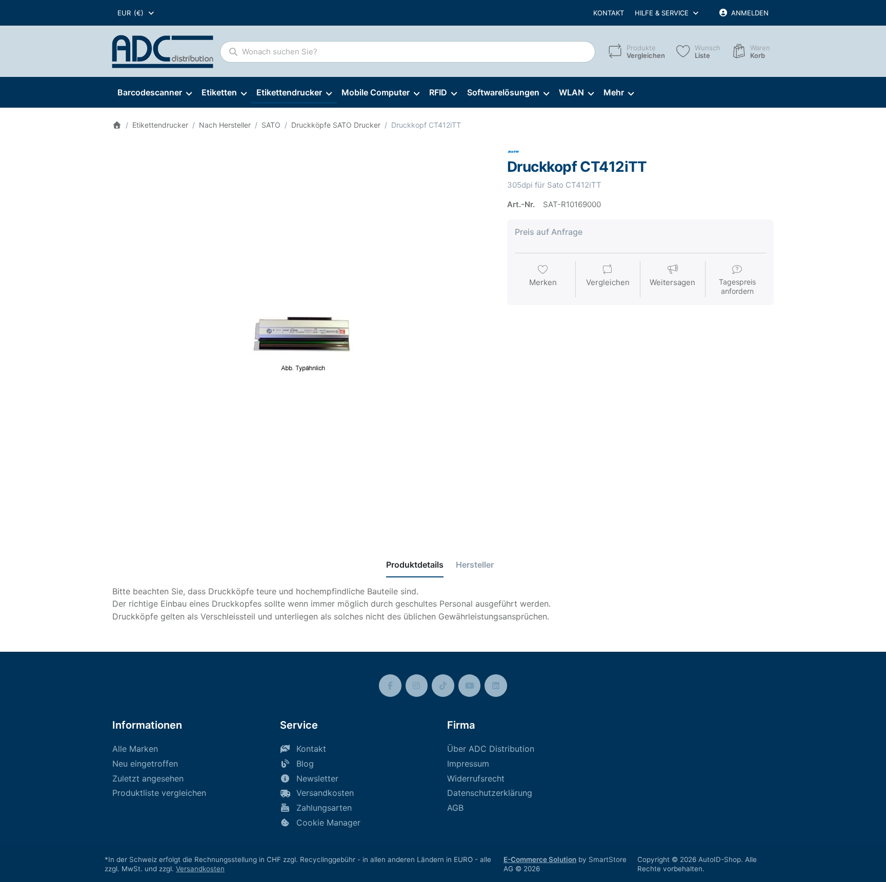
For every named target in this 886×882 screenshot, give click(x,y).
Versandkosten (200, 869)
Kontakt (608, 13)
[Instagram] (417, 685)
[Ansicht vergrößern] (302, 335)
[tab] (415, 564)
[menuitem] (154, 93)
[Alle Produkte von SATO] (513, 151)
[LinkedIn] (496, 685)
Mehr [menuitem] (613, 92)
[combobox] (136, 13)
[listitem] (302, 335)
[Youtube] (469, 685)
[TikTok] (443, 685)
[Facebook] (390, 685)
